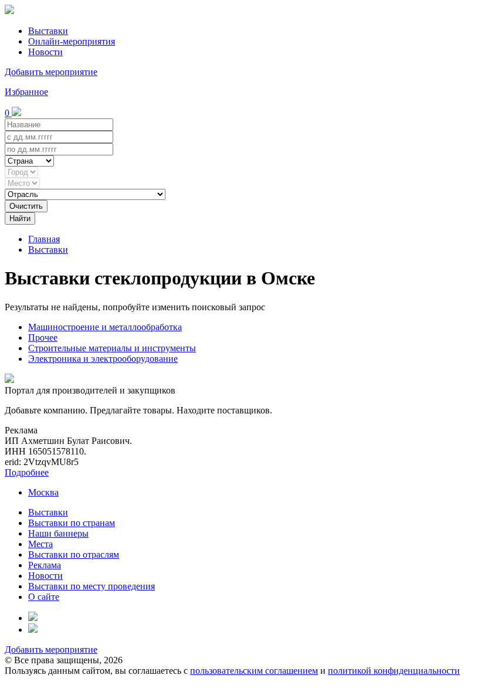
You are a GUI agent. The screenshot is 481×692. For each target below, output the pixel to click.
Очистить (26, 206)
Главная (44, 239)
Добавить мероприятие (51, 72)
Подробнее (27, 472)
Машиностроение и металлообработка (105, 327)
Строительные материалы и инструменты (112, 348)
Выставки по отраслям (73, 554)
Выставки (48, 31)
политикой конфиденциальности (394, 671)
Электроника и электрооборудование (103, 359)
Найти (20, 218)
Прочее (42, 337)
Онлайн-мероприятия (71, 41)
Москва (43, 492)
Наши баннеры (58, 533)
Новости (45, 52)
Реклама (44, 565)
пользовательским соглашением (254, 671)
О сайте (43, 597)
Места (40, 544)
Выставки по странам (71, 523)
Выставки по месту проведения (91, 586)
